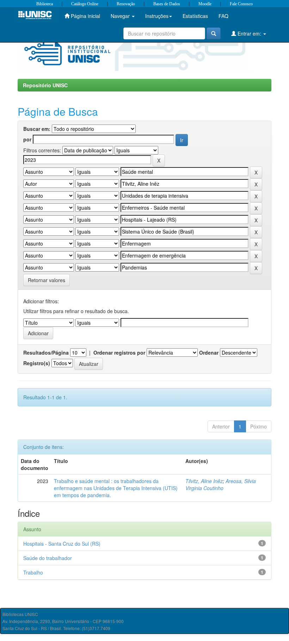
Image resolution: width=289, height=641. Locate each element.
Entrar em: (249, 33)
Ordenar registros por (119, 352)
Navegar (121, 15)
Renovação (126, 4)
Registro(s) (36, 363)
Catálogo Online (84, 4)
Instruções (156, 15)
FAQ (223, 15)
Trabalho (33, 572)
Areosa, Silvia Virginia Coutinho (220, 484)
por (27, 139)
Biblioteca (44, 4)
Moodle (204, 4)
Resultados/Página (46, 352)
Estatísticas (195, 15)
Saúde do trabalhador (47, 557)
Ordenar (209, 352)
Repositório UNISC (45, 85)
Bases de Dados (166, 4)
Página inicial (84, 15)
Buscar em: (36, 128)
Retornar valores (46, 280)
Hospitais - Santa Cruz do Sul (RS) (61, 543)
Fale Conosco (241, 4)
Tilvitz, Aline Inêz (204, 480)
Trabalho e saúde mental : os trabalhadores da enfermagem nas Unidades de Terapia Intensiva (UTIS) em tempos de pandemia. (116, 488)
